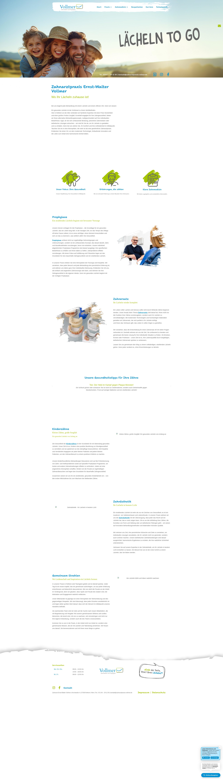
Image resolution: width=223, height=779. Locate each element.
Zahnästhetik (124, 518)
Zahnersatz (142, 312)
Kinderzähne (71, 444)
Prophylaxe (56, 240)
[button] (52, 386)
